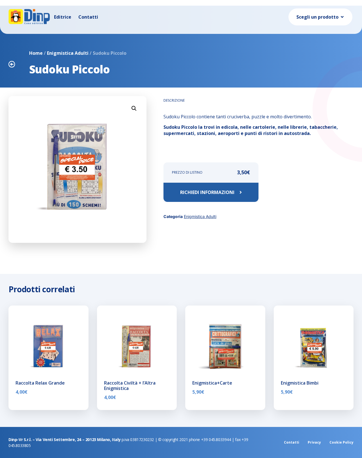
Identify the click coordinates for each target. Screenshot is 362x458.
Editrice (62, 17)
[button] (134, 108)
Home (36, 53)
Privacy (314, 442)
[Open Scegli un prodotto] (342, 17)
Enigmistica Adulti (68, 53)
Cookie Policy (341, 442)
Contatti (88, 17)
